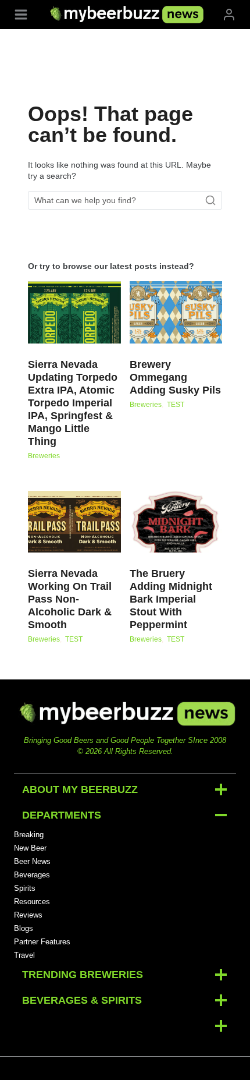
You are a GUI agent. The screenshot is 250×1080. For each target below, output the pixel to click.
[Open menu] (21, 14)
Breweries (44, 456)
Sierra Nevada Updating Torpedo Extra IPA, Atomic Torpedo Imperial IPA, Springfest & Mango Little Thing (72, 403)
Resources (32, 901)
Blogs (23, 928)
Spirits (24, 888)
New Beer (30, 848)
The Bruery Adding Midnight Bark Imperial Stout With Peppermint (171, 599)
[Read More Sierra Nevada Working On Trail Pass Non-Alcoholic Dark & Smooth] (74, 522)
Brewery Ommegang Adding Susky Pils (175, 377)
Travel (24, 955)
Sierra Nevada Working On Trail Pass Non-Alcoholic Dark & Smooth (70, 599)
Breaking (29, 834)
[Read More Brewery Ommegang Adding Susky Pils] (176, 312)
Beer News (32, 861)
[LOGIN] (229, 14)
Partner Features (42, 941)
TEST (175, 405)
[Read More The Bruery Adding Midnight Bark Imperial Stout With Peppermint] (176, 522)
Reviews (28, 915)
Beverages (32, 874)
